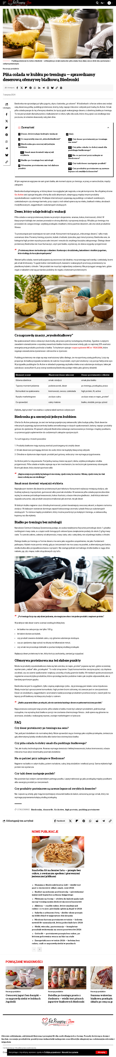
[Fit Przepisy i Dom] (20, 3)
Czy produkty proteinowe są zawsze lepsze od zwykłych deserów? (88, 170)
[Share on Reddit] (97, 821)
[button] (101, 1052)
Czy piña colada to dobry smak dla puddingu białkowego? (87, 148)
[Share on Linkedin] (39, 87)
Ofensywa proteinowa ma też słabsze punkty (38, 167)
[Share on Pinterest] (30, 87)
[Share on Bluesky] (52, 87)
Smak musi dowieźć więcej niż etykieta (37, 153)
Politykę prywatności (52, 1052)
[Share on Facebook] (17, 87)
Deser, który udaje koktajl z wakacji (39, 134)
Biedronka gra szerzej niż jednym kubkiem (36, 145)
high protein (71, 809)
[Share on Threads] (48, 87)
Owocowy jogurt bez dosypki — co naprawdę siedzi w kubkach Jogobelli (23, 998)
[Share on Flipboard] (26, 87)
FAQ (71, 134)
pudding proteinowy (89, 809)
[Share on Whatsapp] (35, 87)
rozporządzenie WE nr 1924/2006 (86, 348)
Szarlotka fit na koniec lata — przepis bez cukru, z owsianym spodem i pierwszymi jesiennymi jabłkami (56, 873)
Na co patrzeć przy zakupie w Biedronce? (85, 157)
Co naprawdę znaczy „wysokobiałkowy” (41, 139)
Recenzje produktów (11, 69)
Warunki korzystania (70, 1052)
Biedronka (36, 809)
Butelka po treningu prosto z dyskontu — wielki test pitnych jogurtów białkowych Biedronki (66, 998)
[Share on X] (22, 87)
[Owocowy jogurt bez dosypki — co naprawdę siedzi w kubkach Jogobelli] (25, 977)
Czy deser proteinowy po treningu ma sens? (87, 140)
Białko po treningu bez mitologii (37, 160)
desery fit (48, 809)
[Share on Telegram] (44, 87)
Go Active (19, 195)
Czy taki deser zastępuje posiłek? (89, 163)
